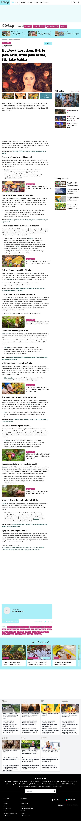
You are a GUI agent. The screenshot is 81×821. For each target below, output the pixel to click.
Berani (8, 164)
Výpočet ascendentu (24, 786)
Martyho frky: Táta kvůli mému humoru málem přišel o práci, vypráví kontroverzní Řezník (29, 751)
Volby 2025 (30, 784)
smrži (15, 301)
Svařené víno (37, 784)
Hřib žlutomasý (32, 404)
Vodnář (4, 503)
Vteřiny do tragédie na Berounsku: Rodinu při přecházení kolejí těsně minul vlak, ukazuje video (10, 723)
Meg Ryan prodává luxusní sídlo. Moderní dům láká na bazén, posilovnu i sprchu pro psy (71, 34)
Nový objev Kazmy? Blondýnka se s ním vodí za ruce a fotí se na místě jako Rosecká (30, 767)
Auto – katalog (10, 784)
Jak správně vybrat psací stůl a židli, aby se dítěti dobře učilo (49, 750)
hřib (17, 198)
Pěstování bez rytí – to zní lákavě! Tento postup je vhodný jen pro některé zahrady (12, 663)
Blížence (30, 238)
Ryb (15, 538)
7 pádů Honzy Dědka (20, 784)
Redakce (23, 813)
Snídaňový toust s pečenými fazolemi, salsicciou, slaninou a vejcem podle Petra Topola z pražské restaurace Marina (69, 731)
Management (23, 798)
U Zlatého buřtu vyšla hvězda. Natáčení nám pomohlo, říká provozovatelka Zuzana (29, 722)
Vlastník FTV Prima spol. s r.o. (10, 813)
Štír (5, 412)
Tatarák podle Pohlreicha (48, 784)
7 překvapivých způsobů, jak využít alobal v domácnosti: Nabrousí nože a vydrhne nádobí (63, 663)
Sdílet (48, 44)
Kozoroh (4, 467)
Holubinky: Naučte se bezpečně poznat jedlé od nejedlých (37, 492)
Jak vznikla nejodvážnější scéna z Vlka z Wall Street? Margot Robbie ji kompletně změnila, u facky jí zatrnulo (11, 768)
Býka (17, 210)
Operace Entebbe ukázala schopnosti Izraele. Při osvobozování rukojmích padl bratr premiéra (49, 723)
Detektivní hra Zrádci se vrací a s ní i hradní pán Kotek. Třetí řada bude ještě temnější (30, 715)
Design (36, 2)
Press (22, 801)
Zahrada (30, 2)
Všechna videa (73, 91)
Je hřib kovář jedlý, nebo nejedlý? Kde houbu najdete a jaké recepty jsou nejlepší (38, 456)
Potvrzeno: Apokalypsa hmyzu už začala (50, 714)
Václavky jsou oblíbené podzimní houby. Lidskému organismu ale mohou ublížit (37, 389)
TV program (36, 781)
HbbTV (5, 806)
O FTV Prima (6, 798)
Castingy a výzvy (24, 803)
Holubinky (36, 519)
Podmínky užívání (7, 808)
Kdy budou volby (61, 781)
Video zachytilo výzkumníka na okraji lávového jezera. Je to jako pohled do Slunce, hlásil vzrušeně (50, 731)
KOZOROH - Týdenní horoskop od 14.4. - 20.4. (73, 118)
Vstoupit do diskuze (11, 621)
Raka (33, 273)
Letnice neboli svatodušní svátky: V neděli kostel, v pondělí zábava (37, 663)
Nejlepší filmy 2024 (18, 781)
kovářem (31, 469)
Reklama (6, 803)
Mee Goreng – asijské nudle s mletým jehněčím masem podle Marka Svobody (69, 715)
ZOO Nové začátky (72, 781)
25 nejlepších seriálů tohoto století (10, 750)
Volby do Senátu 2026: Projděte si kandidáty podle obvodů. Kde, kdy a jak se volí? (11, 730)
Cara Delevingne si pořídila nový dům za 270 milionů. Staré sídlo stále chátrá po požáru (45, 34)
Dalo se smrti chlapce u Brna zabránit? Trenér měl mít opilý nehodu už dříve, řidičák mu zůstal (10, 716)
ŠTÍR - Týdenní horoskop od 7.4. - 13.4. (72, 125)
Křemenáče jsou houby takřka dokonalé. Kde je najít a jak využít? (38, 187)
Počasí (54, 781)
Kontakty (23, 806)
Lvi (11, 297)
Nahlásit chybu (7, 815)
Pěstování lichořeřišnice (68, 784)
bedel (29, 535)
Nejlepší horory (28, 781)
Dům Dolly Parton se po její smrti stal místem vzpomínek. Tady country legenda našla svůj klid (18, 34)
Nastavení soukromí (25, 815)
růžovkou (10, 279)
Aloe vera (58, 784)
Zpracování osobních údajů (27, 808)
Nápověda (23, 810)
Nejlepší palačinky (47, 786)
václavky (10, 378)
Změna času (43, 781)
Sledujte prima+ (44, 2)
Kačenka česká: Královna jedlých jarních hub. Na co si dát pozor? (37, 323)
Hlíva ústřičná (6, 334)
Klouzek (18, 246)
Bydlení (23, 2)
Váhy (5, 378)
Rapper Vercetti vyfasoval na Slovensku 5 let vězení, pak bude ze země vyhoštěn (30, 759)
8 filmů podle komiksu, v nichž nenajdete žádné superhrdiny (10, 758)
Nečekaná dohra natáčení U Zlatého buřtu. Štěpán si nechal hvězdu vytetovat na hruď (30, 730)
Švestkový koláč (57, 786)
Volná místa (6, 801)
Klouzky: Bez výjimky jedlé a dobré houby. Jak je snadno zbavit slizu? (38, 262)
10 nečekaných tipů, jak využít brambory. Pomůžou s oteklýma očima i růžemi (50, 759)
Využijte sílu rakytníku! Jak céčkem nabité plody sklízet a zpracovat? (49, 767)
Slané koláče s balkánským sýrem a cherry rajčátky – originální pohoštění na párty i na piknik (70, 723)
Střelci (6, 440)
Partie (49, 781)
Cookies (5, 810)
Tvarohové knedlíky (36, 786)
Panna (6, 347)
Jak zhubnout (7, 781)
